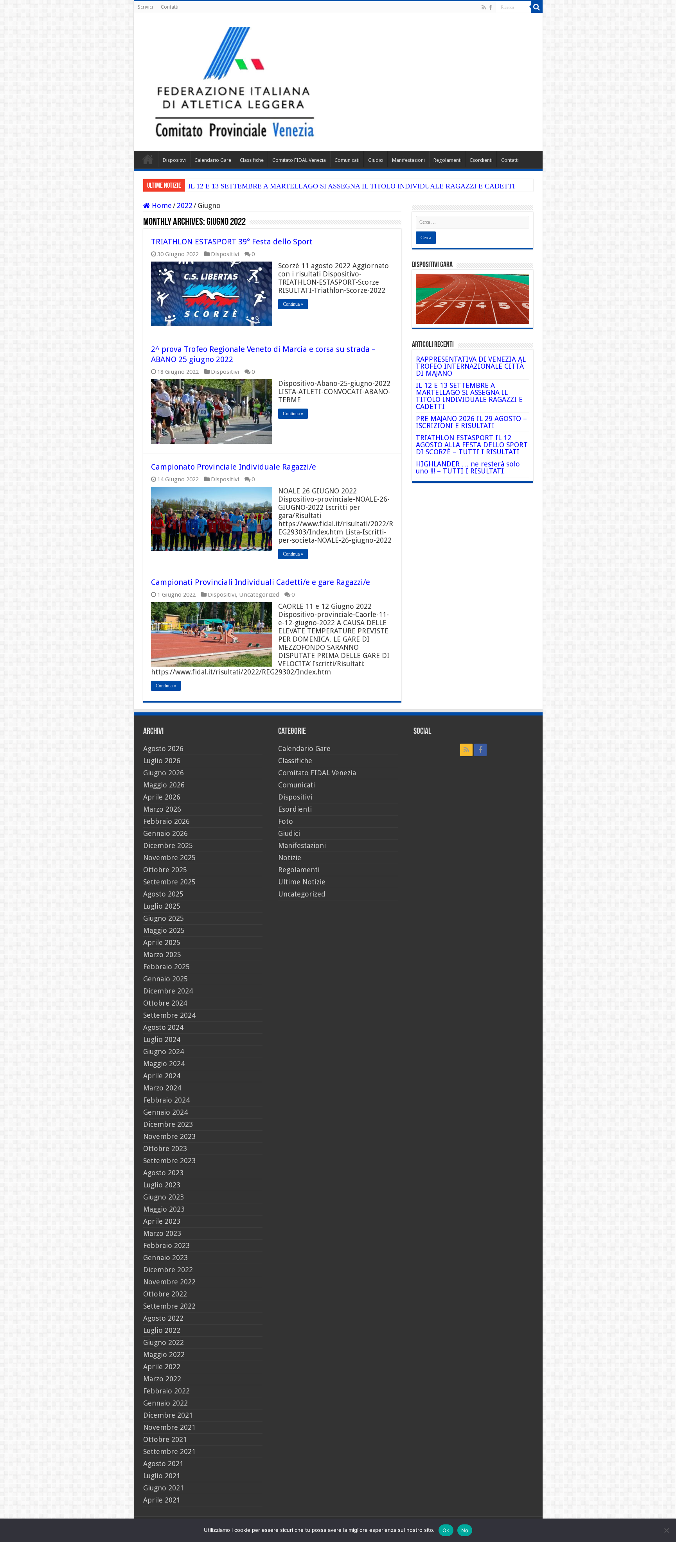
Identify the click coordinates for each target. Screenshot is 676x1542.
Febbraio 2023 (166, 1245)
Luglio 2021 (161, 1476)
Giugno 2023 (163, 1197)
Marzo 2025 (162, 954)
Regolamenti (447, 160)
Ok (445, 1530)
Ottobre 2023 (165, 1148)
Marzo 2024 (162, 1088)
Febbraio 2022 (166, 1391)
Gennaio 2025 (165, 979)
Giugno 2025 (163, 918)
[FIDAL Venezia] (338, 82)
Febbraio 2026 (166, 821)
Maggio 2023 (164, 1209)
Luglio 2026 (161, 761)
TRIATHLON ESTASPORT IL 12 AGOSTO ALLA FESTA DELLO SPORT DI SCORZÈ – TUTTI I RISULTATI (472, 445)
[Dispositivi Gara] (472, 298)
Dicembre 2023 (168, 1124)
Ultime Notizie (301, 882)
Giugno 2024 (163, 1051)
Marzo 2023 (162, 1233)
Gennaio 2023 (165, 1257)
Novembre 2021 (169, 1427)
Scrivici (145, 7)
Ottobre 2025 (165, 870)
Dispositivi (174, 160)
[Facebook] (490, 7)
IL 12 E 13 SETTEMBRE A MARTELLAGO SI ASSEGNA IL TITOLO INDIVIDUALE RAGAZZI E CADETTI (351, 186)
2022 (184, 205)
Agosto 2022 (163, 1318)
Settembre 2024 (169, 1015)
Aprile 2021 (161, 1500)
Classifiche (252, 160)
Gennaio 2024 (165, 1112)
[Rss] (484, 7)
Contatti (169, 7)
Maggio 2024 (164, 1064)
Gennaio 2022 (165, 1403)
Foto (285, 821)
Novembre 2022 (169, 1282)
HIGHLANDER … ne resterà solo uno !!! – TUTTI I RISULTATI (468, 467)
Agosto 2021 (163, 1464)
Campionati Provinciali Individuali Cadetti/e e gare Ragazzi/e (260, 582)
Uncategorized (259, 594)
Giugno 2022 (163, 1342)
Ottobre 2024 (165, 1003)
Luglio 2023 (161, 1185)
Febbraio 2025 (166, 967)
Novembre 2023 (169, 1136)
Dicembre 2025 (168, 845)
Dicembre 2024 (168, 991)
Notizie (289, 857)
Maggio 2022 (164, 1354)
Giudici (375, 160)
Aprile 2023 (161, 1221)
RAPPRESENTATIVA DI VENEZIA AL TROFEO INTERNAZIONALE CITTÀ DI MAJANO (471, 366)
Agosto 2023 (163, 1173)
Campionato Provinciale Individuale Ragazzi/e (233, 467)
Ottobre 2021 (165, 1439)
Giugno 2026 (163, 773)
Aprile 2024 (161, 1076)
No (465, 1530)
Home (148, 159)
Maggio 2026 (164, 785)
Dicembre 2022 (168, 1270)
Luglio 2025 (161, 906)
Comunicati (347, 160)
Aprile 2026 (161, 797)
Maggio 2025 (164, 930)
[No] (666, 1530)
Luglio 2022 (161, 1330)
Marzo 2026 (162, 809)
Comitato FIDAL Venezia (299, 160)
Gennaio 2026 (165, 833)
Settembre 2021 (169, 1451)
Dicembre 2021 (168, 1415)
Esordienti (481, 160)
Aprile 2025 (161, 942)
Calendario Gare (212, 160)
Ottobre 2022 (165, 1294)
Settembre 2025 (169, 882)
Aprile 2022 (161, 1367)
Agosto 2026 (163, 748)
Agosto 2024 (163, 1027)
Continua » (293, 304)
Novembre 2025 (169, 857)
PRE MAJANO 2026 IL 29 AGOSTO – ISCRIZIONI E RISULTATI (471, 422)
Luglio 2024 (161, 1039)
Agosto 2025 (163, 894)
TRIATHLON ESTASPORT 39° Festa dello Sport (232, 241)
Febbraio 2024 (166, 1100)
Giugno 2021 (163, 1488)
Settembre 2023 (169, 1160)
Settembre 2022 (169, 1306)
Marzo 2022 (162, 1379)
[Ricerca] (537, 7)
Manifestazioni (408, 160)
